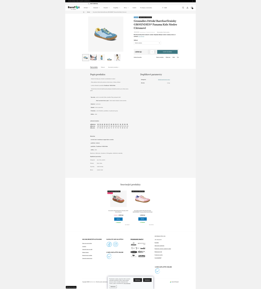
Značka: (138, 57)
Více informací (127, 283)
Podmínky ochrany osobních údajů (163, 248)
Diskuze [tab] (103, 67)
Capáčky (84, 246)
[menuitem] (86, 7)
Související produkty (113, 67)
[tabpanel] (118, 207)
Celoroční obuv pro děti (87, 249)
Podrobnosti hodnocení (150, 32)
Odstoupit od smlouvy (71, 287)
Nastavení (113, 286)
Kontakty (157, 242)
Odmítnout (137, 280)
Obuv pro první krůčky (87, 243)
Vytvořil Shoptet (175, 282)
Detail (118, 219)
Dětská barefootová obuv (164, 79)
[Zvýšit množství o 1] (155, 52)
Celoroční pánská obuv (87, 258)
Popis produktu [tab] (94, 67)
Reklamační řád (158, 252)
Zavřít (141, 56)
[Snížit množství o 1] (149, 52)
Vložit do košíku (167, 52)
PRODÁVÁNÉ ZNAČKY (136, 239)
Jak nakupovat (158, 239)
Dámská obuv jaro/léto (87, 255)
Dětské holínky (85, 252)
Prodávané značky (159, 255)
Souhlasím (147, 280)
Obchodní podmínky (159, 245)
